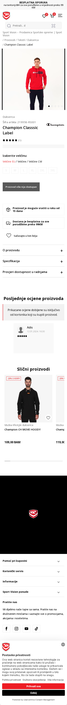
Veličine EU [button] (9, 161)
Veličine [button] (22, 161)
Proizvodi (9, 40)
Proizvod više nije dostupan (21, 186)
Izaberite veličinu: (15, 155)
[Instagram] (16, 628)
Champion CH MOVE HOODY (22, 429)
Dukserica (33, 40)
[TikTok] (36, 628)
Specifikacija (11, 261)
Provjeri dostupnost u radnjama (25, 272)
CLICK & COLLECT (33, 2)
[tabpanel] (33, 79)
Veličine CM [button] (35, 161)
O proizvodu (11, 250)
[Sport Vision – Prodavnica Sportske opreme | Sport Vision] (6, 15)
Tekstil (21, 40)
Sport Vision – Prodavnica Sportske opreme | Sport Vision (32, 34)
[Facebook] (6, 628)
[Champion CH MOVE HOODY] (28, 398)
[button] (62, 52)
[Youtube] (26, 628)
